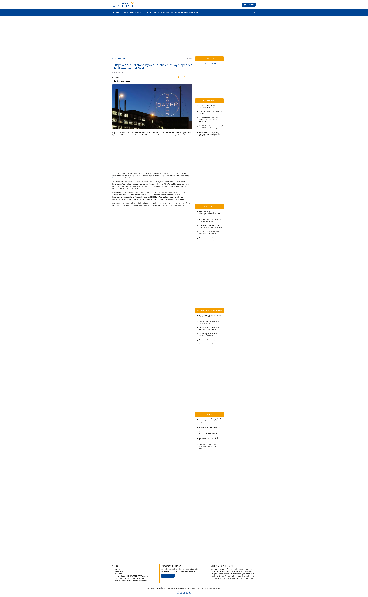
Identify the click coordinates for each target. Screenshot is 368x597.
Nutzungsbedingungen (178, 588)
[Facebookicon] (177, 592)
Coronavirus (116, 178)
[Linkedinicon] (190, 592)
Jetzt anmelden (168, 576)
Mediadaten (119, 571)
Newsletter (118, 574)
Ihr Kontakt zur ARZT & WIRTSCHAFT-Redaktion (131, 576)
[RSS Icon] (184, 592)
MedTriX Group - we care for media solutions (131, 581)
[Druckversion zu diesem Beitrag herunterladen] (178, 76)
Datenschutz (192, 588)
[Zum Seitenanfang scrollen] (364, 593)
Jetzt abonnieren (209, 63)
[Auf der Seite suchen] (254, 12)
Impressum (166, 588)
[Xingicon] (187, 592)
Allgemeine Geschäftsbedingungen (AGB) (129, 578)
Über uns (118, 569)
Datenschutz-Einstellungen (213, 588)
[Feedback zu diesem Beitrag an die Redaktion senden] (189, 76)
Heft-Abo (200, 588)
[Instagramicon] (180, 592)
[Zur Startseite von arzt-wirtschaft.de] (123, 4)
